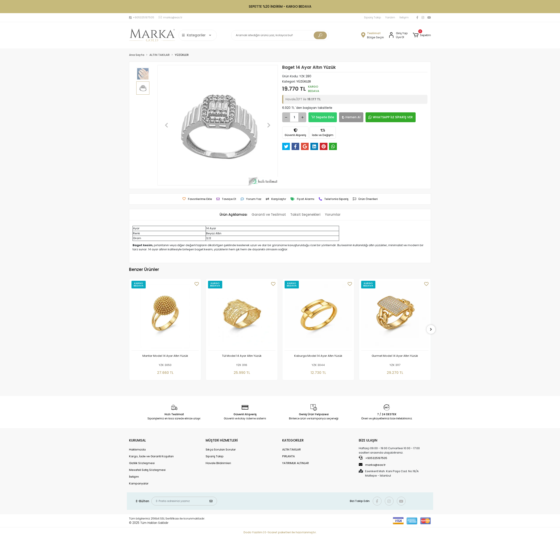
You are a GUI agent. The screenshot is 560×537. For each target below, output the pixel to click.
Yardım (390, 17)
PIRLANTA (288, 456)
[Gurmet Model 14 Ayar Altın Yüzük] (395, 316)
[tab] (233, 214)
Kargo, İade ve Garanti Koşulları (151, 456)
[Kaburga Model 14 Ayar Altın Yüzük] (318, 316)
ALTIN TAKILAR (291, 449)
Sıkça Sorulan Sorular (221, 449)
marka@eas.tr (375, 465)
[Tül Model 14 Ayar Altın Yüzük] (241, 316)
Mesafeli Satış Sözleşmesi (147, 470)
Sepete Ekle (325, 117)
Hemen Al (352, 117)
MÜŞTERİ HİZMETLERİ (222, 440)
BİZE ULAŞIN (368, 440)
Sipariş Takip (372, 17)
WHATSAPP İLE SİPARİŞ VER (393, 117)
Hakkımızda (137, 449)
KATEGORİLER (293, 440)
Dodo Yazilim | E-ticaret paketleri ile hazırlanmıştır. (280, 532)
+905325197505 (376, 458)
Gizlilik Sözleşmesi (142, 463)
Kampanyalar (139, 483)
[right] (431, 329)
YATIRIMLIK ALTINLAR (295, 463)
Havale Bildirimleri (218, 463)
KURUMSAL (137, 440)
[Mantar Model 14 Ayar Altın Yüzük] (165, 316)
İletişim (404, 17)
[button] (422, 35)
